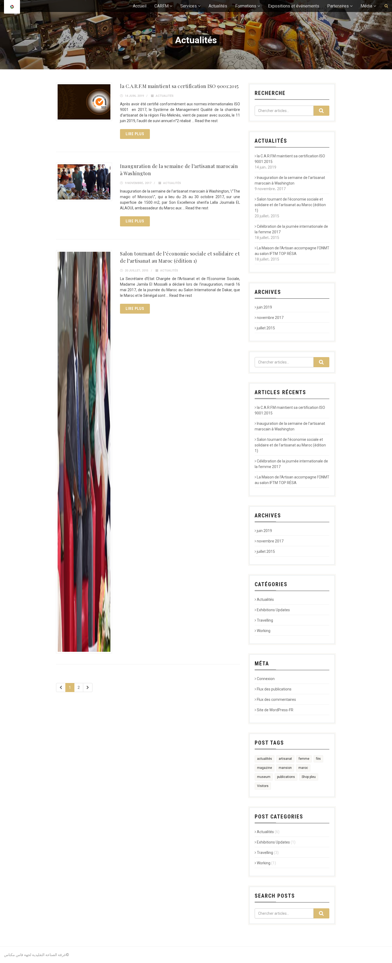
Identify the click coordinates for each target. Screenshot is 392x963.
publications (286, 777)
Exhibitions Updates (273, 610)
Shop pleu (309, 777)
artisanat (285, 759)
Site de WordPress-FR (275, 710)
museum (263, 777)
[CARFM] (12, 7)
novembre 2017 (270, 317)
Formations (245, 6)
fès (318, 759)
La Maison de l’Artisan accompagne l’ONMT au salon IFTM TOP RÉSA (292, 251)
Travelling (265, 620)
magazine (264, 768)
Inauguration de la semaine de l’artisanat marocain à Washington (290, 180)
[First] (61, 687)
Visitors (263, 786)
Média (366, 6)
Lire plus (135, 134)
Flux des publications (274, 689)
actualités (264, 759)
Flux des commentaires (276, 699)
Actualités (218, 6)
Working (263, 631)
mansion (285, 768)
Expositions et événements (293, 6)
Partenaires (338, 6)
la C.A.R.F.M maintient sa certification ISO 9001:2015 (179, 86)
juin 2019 (264, 307)
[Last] (88, 687)
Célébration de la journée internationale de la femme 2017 (291, 229)
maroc (303, 768)
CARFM (161, 6)
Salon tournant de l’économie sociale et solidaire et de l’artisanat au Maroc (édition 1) (290, 205)
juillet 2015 (266, 328)
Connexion (266, 679)
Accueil (139, 6)
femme (304, 759)
